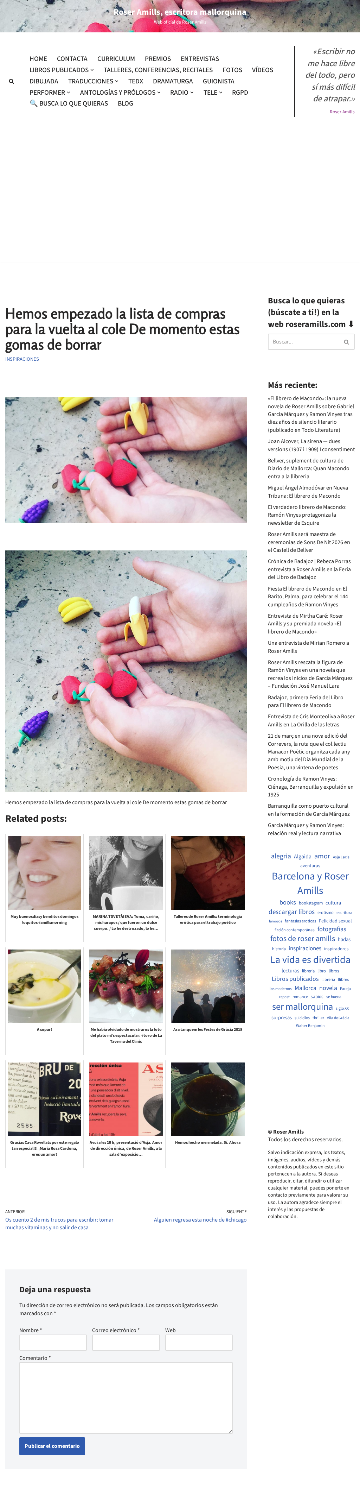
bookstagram (311, 903)
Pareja (345, 989)
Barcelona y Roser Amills (310, 883)
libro (321, 971)
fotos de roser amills (302, 939)
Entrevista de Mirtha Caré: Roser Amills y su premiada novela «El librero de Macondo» (305, 624)
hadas (344, 939)
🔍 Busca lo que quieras (69, 103)
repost (284, 996)
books (287, 902)
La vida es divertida (310, 960)
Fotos (232, 70)
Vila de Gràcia (338, 1018)
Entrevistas (200, 59)
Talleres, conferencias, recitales (158, 70)
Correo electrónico (116, 1330)
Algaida (302, 856)
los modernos (281, 988)
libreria (308, 971)
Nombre (30, 1330)
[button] (92, 70)
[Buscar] (11, 81)
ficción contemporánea (295, 930)
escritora (344, 913)
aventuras (310, 866)
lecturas (290, 971)
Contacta (72, 59)
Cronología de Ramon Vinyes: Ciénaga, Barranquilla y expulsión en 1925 (311, 787)
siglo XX (342, 1008)
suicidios (302, 1018)
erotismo (325, 913)
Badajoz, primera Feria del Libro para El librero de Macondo (305, 701)
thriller (318, 1018)
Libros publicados (295, 979)
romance (300, 997)
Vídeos (262, 70)
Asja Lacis (341, 857)
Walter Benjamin (310, 1026)
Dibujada (44, 81)
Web (170, 1330)
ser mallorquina (302, 1007)
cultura (333, 903)
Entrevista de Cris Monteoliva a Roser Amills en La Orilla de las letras (311, 720)
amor (322, 856)
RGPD (240, 92)
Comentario (35, 1358)
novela (328, 988)
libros (334, 971)
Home (38, 59)
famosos (275, 921)
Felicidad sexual (335, 921)
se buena (333, 997)
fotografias (331, 929)
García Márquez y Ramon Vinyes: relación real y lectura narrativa (306, 829)
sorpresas (281, 1017)
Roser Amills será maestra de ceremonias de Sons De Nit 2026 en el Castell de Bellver (309, 542)
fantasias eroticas (300, 921)
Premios (158, 59)
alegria (281, 856)
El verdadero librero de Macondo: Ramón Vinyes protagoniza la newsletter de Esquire (307, 515)
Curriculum (116, 59)
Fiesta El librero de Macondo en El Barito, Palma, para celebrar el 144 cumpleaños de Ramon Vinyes (308, 596)
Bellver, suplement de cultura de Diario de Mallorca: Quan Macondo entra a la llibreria (308, 468)
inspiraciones (305, 949)
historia (279, 949)
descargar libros (292, 912)
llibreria (328, 980)
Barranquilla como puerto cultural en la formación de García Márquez (309, 810)
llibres (343, 980)
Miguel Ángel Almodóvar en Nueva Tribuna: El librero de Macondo (308, 491)
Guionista (218, 81)
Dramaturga (173, 81)
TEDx (135, 81)
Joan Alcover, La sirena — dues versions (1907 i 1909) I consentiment (311, 445)
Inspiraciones (22, 359)
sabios (317, 997)
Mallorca (305, 988)
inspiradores (336, 949)
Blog (125, 103)
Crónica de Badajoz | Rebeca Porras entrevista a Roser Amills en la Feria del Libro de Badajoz (309, 569)
